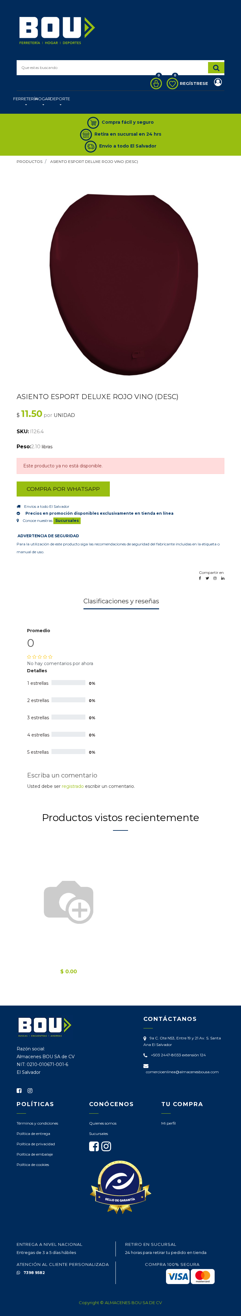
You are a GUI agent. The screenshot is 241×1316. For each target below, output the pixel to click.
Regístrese (194, 83)
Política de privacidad (36, 1144)
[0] (154, 83)
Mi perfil (168, 1123)
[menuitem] (25, 102)
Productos (29, 161)
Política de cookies (33, 1164)
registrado (73, 786)
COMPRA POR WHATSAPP (63, 489)
